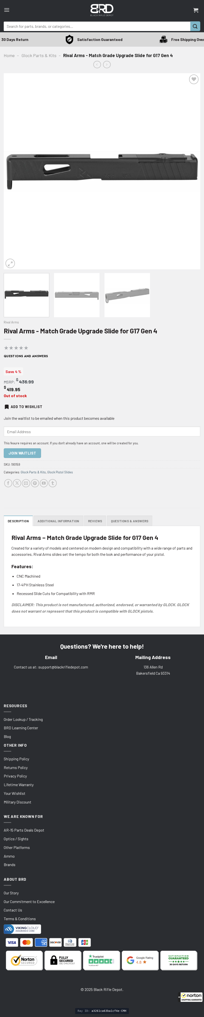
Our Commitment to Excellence (29, 901)
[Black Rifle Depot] (102, 10)
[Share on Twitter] (17, 483)
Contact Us (13, 910)
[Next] (190, 171)
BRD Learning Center (21, 727)
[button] (190, 997)
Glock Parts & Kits (38, 55)
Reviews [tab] (95, 521)
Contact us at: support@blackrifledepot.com (51, 667)
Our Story (11, 892)
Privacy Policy (15, 775)
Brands (9, 864)
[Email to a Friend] (26, 483)
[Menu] (7, 10)
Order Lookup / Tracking (23, 719)
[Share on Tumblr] (53, 483)
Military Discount (17, 802)
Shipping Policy (16, 758)
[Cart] (195, 10)
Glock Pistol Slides (60, 472)
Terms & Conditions (20, 918)
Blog (7, 736)
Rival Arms (11, 322)
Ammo (9, 856)
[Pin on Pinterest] (35, 483)
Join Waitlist (22, 453)
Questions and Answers (26, 356)
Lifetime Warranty (19, 784)
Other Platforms (17, 847)
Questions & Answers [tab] (130, 521)
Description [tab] (18, 521)
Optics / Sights (16, 838)
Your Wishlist (14, 793)
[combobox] (97, 26)
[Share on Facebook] (8, 483)
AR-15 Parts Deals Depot (24, 830)
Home (9, 55)
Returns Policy (16, 767)
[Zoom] (10, 263)
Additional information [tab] (58, 521)
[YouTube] (44, 483)
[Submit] (195, 26)
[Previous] (13, 171)
